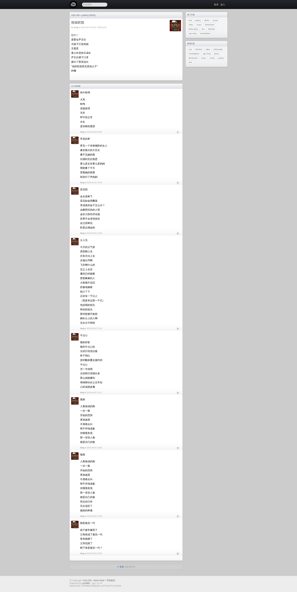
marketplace (205, 33)
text (190, 20)
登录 (216, 4)
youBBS (86, 583)
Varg (76, 27)
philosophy (193, 29)
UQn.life (75, 15)
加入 (222, 4)
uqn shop (192, 33)
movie (215, 20)
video (191, 24)
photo (206, 20)
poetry (85, 15)
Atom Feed (98, 580)
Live (203, 29)
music (199, 24)
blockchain (209, 24)
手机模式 (110, 580)
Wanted (211, 29)
